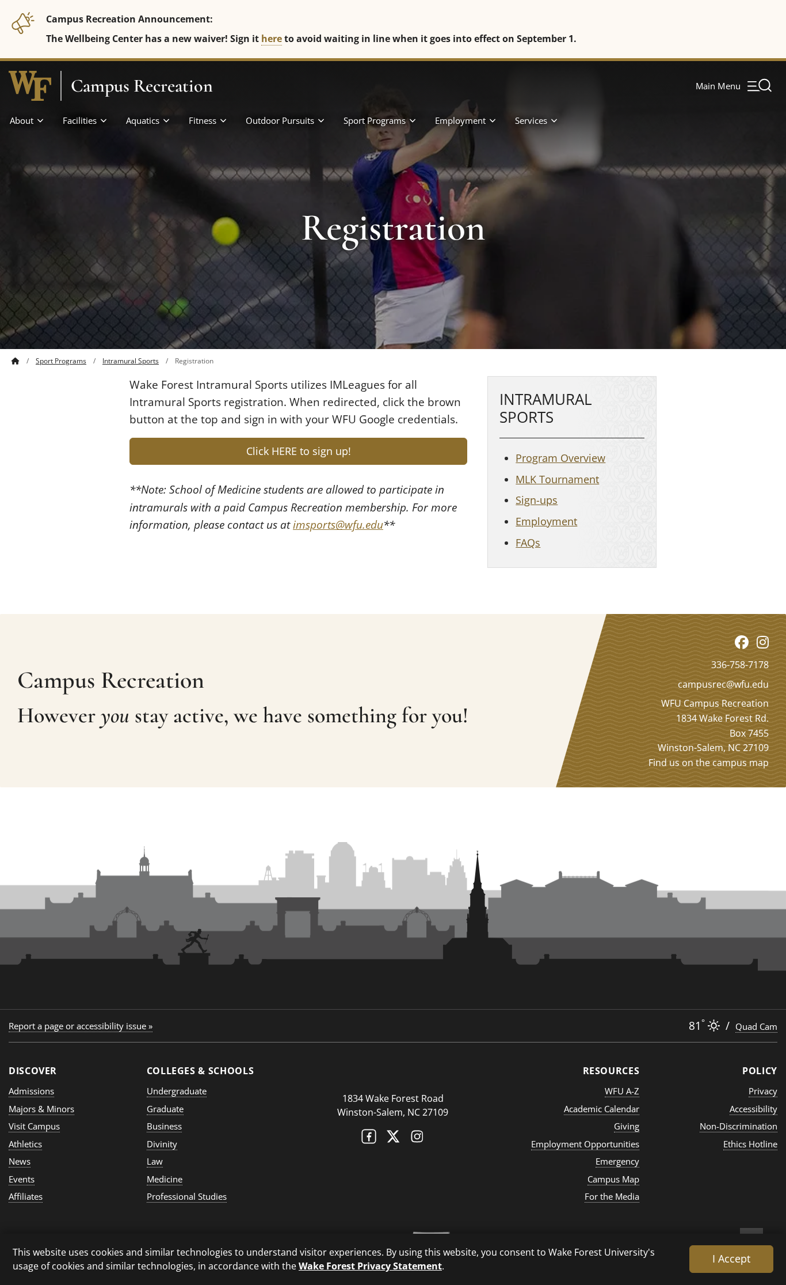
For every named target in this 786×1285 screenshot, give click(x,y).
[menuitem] (24, 360)
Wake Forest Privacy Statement (370, 1265)
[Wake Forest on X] (393, 1138)
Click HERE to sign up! (298, 451)
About (21, 120)
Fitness (202, 120)
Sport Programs (375, 120)
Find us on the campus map (708, 762)
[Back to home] (16, 361)
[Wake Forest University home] (30, 86)
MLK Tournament (557, 479)
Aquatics (142, 120)
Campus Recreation (142, 86)
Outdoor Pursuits (280, 120)
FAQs (528, 542)
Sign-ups (537, 500)
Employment (460, 120)
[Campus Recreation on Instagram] (763, 641)
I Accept (731, 1258)
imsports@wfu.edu (338, 524)
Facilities (80, 120)
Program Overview (560, 458)
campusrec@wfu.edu (723, 684)
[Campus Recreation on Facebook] (742, 641)
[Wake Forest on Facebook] (369, 1138)
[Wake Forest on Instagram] (417, 1138)
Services (531, 120)
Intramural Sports (130, 361)
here (271, 38)
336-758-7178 (740, 664)
